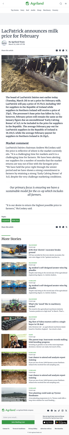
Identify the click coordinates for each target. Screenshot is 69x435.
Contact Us (6, 428)
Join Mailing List (18, 422)
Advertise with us (46, 428)
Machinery (47, 10)
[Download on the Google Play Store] (61, 422)
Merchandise (59, 428)
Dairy (22, 10)
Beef (27, 10)
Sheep (39, 10)
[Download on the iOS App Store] (48, 422)
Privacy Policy (32, 428)
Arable (33, 10)
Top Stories (15, 10)
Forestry (55, 10)
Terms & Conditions (19, 428)
